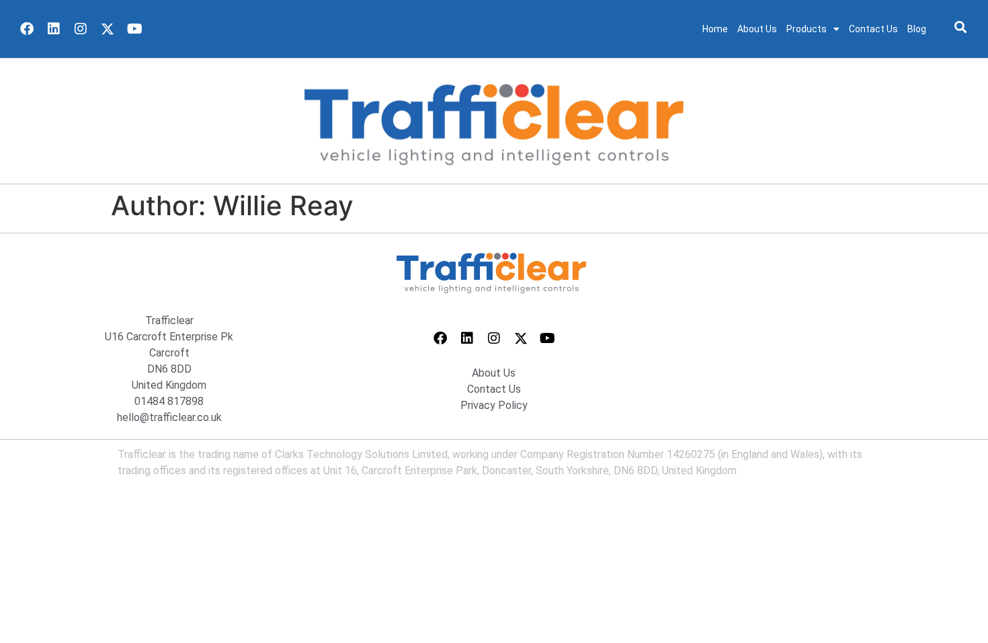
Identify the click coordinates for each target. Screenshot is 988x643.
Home (715, 29)
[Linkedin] (53, 28)
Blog (916, 29)
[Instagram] (80, 28)
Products (806, 29)
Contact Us (873, 29)
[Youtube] (134, 28)
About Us (757, 29)
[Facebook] (26, 28)
